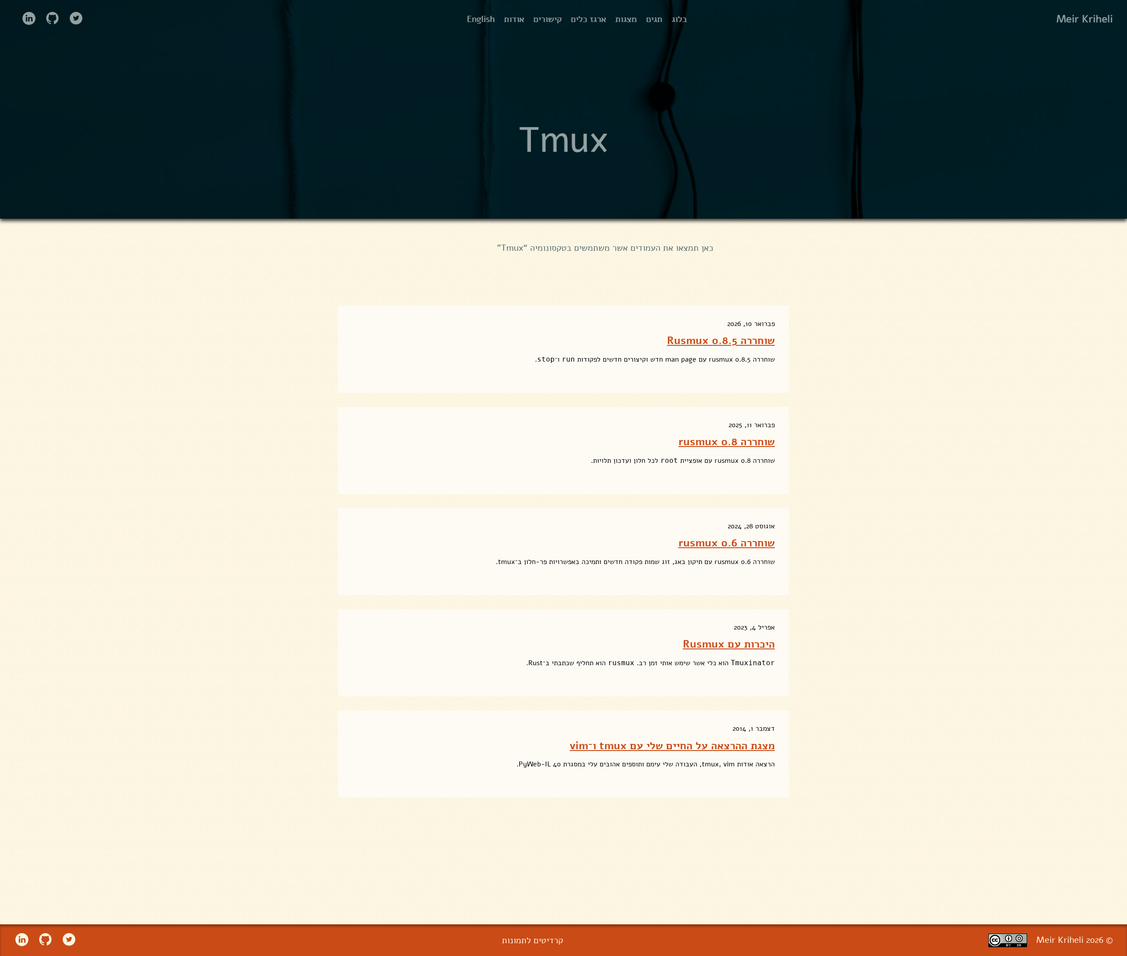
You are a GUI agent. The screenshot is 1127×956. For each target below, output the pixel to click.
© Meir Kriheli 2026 (1074, 940)
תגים (654, 19)
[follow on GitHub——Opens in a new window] (49, 19)
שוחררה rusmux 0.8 (726, 442)
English (481, 19)
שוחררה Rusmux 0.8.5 (721, 340)
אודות (514, 19)
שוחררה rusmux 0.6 (726, 543)
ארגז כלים (588, 19)
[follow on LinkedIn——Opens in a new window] (26, 19)
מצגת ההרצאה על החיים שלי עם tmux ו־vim (672, 746)
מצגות (626, 19)
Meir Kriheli (1085, 19)
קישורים (548, 19)
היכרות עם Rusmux (729, 644)
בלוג (679, 19)
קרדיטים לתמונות (532, 940)
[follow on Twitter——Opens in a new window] (73, 19)
